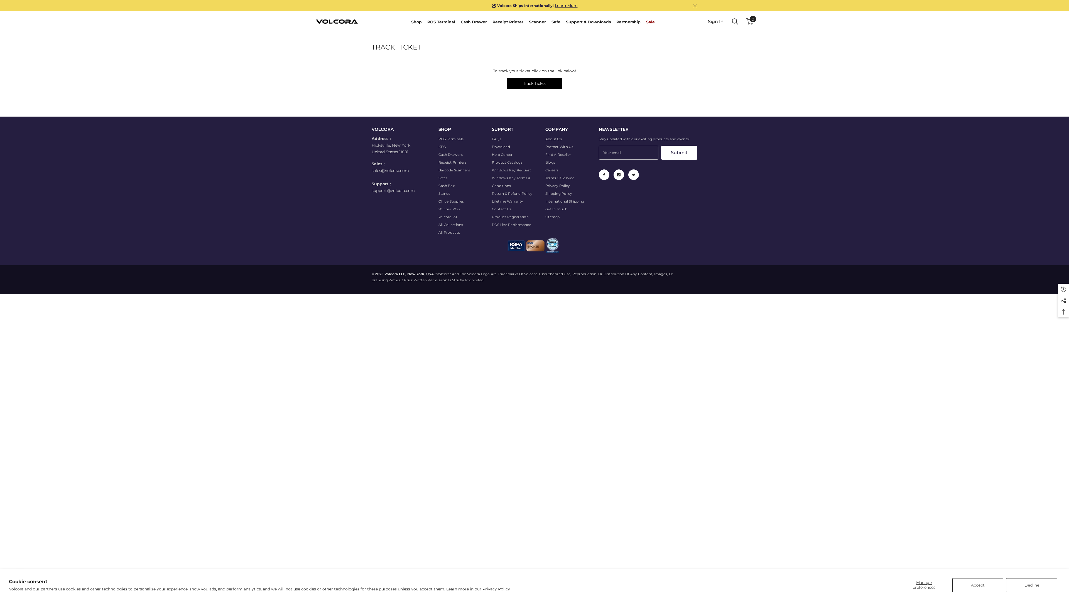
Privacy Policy (496, 589)
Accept (978, 585)
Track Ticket (534, 83)
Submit (679, 152)
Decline (1031, 585)
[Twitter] (633, 174)
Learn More (566, 5)
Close (695, 5)
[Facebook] (604, 174)
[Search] (735, 21)
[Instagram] (619, 174)
